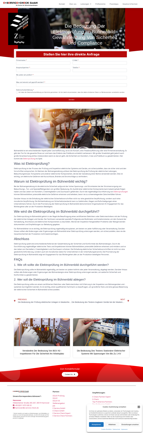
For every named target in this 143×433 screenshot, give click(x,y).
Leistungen (85, 4)
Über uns (72, 4)
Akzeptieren (96, 424)
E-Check (95, 399)
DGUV (55, 398)
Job (54, 406)
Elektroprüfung (29, 158)
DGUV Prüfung (58, 396)
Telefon (76, 68)
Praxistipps (114, 4)
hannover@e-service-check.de (27, 408)
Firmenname (21, 60)
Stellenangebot (59, 403)
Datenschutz (116, 429)
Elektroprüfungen (121, 191)
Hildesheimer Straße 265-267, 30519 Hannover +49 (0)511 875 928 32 (31, 402)
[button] (139, 407)
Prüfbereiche (100, 4)
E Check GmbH (58, 411)
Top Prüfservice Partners (102, 402)
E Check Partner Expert (101, 397)
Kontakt (62, 4)
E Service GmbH (59, 408)
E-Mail (76, 60)
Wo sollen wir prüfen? (24, 75)
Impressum (124, 429)
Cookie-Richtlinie (106, 429)
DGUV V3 (56, 401)
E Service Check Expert (62, 413)
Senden (71, 100)
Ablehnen (112, 424)
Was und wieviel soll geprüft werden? (30, 82)
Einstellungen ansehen (130, 424)
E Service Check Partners (62, 416)
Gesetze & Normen (130, 4)
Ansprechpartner (23, 68)
